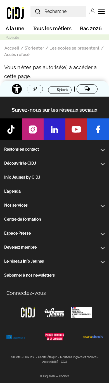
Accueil (11, 48)
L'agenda (12, 191)
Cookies (64, 376)
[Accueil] (15, 12)
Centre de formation (22, 219)
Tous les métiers (52, 28)
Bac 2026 (91, 28)
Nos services (16, 205)
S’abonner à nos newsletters (29, 275)
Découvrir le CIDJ (20, 163)
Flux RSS (29, 357)
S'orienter (34, 48)
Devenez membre (20, 247)
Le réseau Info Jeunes (24, 261)
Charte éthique (47, 357)
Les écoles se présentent (74, 48)
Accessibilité (50, 361)
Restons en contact (21, 149)
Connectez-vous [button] (26, 293)
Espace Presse (17, 233)
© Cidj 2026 (47, 376)
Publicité (15, 357)
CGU (64, 361)
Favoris (62, 90)
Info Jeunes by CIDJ (22, 177)
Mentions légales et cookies (78, 357)
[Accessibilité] (17, 89)
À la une (15, 28)
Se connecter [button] (92, 11)
